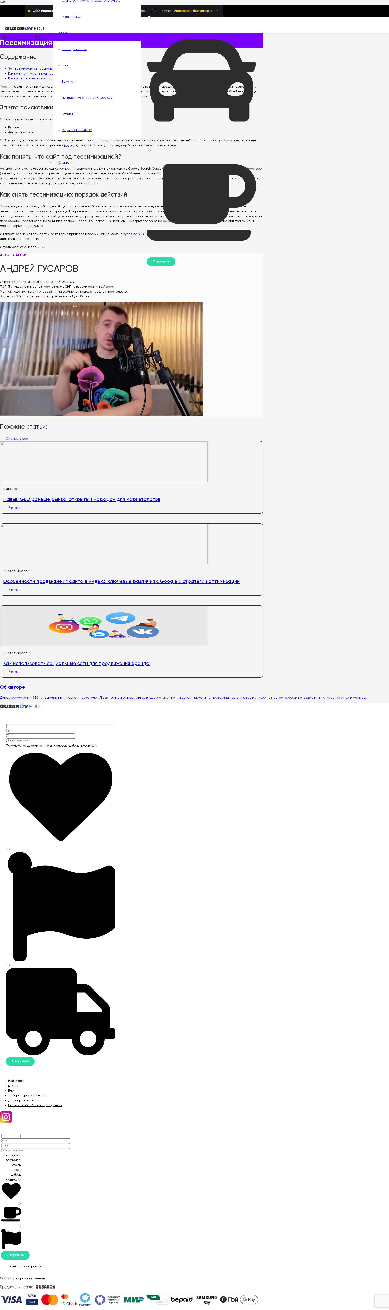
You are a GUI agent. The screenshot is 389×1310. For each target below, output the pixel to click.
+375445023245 (20, 40)
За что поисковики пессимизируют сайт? (40, 69)
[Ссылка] (25, 29)
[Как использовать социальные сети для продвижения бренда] (104, 645)
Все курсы (16, 1081)
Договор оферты (21, 1100)
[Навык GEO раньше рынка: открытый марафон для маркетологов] (104, 481)
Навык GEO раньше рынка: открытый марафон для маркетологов (81, 499)
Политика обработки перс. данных (35, 1105)
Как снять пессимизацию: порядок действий (42, 78)
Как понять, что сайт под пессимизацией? (41, 73)
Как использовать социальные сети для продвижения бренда (76, 663)
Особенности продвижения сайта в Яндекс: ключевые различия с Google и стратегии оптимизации (121, 581)
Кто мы (13, 1086)
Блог (11, 1090)
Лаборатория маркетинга (28, 1095)
